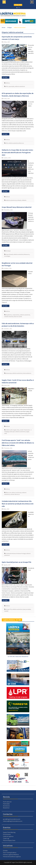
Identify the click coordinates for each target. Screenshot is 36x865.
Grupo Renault (9, 254)
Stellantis (24, 200)
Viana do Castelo (18, 316)
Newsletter (6, 808)
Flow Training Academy (9, 852)
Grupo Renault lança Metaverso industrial (16, 207)
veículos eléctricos (15, 494)
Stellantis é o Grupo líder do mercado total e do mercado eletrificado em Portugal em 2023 (17, 152)
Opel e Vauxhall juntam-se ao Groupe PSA (16, 562)
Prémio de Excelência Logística (12, 856)
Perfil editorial (7, 802)
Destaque (8, 251)
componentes (15, 315)
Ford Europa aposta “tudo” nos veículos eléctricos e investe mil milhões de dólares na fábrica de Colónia (18, 442)
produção (18, 200)
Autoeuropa (9, 373)
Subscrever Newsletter (21, 656)
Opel (24, 609)
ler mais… (6, 77)
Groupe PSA (9, 609)
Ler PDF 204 (11, 656)
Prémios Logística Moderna (11, 854)
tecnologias (7, 256)
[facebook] (19, 7)
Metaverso (26, 254)
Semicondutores (27, 373)
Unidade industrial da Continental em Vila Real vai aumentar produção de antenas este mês (17, 503)
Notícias (8, 83)
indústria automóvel (20, 86)
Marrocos (21, 143)
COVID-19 (8, 430)
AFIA (7, 86)
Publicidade (6, 804)
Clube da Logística (8, 836)
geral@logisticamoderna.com (11, 819)
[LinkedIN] (17, 7)
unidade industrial (8, 316)
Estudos (5, 850)
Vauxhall (6, 611)
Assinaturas (6, 806)
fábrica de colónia (10, 492)
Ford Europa (18, 492)
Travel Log (6, 838)
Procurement (7, 834)
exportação (11, 86)
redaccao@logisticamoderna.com (12, 821)
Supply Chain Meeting (9, 832)
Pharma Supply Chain (9, 840)
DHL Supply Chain (15, 430)
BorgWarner (9, 315)
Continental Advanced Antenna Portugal (16, 553)
